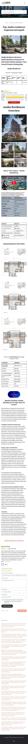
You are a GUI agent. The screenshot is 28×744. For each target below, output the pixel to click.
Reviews (20, 541)
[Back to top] (14, 741)
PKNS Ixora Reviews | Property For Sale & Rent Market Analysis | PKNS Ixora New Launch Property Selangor (14, 630)
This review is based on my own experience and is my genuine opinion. (13, 601)
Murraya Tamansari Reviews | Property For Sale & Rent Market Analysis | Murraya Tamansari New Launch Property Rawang (13, 625)
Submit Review (7, 606)
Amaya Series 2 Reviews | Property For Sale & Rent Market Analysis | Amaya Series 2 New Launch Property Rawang (13, 670)
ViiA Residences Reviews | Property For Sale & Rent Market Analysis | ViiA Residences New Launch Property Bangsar (13, 728)
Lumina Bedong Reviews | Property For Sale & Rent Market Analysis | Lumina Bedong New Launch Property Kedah (13, 646)
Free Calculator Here (14, 394)
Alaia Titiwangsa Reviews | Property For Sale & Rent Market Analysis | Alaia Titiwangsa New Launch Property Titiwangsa (14, 693)
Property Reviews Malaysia (16, 22)
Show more (7, 561)
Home (6, 22)
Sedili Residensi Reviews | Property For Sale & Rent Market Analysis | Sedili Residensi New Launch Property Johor (13, 688)
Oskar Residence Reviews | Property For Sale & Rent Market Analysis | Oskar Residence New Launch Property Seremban (14, 698)
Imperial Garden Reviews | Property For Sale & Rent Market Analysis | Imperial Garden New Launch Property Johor (14, 682)
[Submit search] (24, 12)
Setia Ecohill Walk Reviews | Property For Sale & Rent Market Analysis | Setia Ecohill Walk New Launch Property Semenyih (13, 714)
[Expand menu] (24, 3)
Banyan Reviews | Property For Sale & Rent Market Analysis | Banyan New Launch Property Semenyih (13, 718)
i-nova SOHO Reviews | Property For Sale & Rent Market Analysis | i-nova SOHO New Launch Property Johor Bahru (13, 723)
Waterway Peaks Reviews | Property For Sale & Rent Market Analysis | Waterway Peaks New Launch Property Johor (14, 658)
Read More (14, 102)
